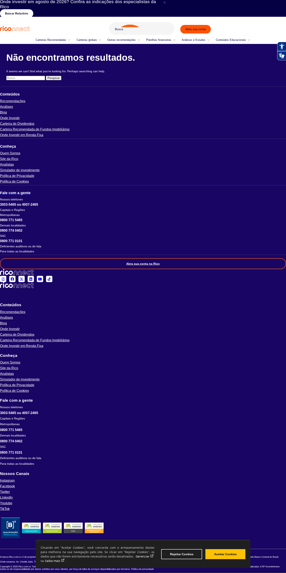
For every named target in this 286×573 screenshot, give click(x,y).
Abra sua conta (195, 29)
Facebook (7, 486)
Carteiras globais (87, 39)
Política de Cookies (14, 181)
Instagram (7, 480)
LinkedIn (6, 497)
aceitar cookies (225, 554)
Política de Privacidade (17, 176)
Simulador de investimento (20, 170)
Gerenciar (142, 556)
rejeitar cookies (181, 554)
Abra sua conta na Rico (143, 263)
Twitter (5, 492)
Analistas (7, 164)
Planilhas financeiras (158, 39)
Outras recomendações (121, 39)
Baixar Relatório (16, 13)
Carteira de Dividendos (17, 123)
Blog (3, 112)
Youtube (6, 503)
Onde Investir (10, 118)
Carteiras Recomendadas (51, 39)
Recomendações (12, 101)
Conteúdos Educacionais (231, 39)
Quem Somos (10, 153)
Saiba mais (52, 561)
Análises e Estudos (193, 39)
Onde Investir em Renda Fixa (21, 135)
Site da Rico (9, 159)
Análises (6, 106)
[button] (143, 94)
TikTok (5, 509)
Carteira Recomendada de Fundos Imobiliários (35, 129)
